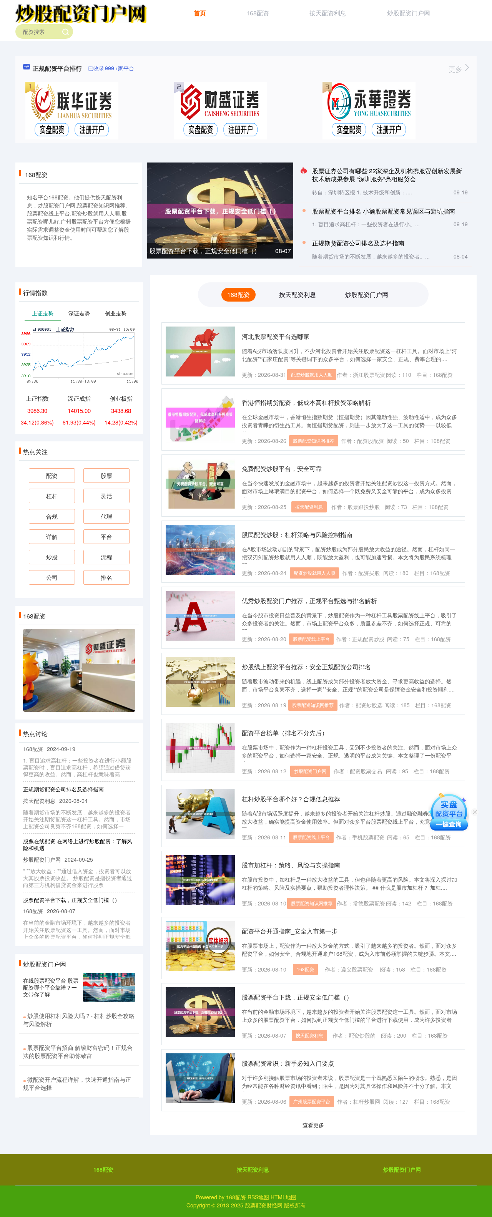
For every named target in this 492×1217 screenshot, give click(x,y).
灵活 (106, 496)
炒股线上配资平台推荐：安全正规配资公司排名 (306, 666)
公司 (52, 577)
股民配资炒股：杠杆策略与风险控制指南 (297, 534)
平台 (106, 536)
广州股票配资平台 (311, 1101)
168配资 (257, 12)
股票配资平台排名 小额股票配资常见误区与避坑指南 (383, 211)
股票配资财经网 (264, 1205)
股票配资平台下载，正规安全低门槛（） (205, 250)
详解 (52, 536)
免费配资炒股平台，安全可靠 (282, 468)
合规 (52, 516)
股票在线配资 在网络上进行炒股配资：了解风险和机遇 (77, 833)
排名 (106, 577)
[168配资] (81, 12)
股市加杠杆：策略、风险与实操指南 (291, 865)
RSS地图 (258, 1197)
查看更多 (313, 1125)
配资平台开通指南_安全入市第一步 (289, 931)
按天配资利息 (327, 12)
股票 (106, 475)
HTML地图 (283, 1197)
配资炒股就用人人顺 (311, 374)
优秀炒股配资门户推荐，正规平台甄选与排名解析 (309, 600)
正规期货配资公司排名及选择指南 (358, 243)
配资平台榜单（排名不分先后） (285, 732)
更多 (456, 69)
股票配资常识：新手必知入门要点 (288, 1063)
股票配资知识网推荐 (313, 440)
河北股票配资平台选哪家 (275, 336)
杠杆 (52, 496)
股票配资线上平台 (311, 638)
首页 (200, 12)
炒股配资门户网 (408, 12)
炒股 (52, 557)
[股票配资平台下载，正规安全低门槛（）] (220, 210)
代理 (106, 516)
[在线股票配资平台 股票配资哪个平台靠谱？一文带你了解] (109, 987)
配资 (52, 475)
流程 (106, 557)
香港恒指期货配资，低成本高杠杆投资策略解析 (306, 402)
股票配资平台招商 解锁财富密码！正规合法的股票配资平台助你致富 (78, 1051)
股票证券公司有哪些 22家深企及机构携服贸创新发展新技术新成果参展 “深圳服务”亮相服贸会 (387, 174)
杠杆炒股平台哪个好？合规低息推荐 (291, 798)
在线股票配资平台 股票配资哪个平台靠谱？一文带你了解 (50, 987)
